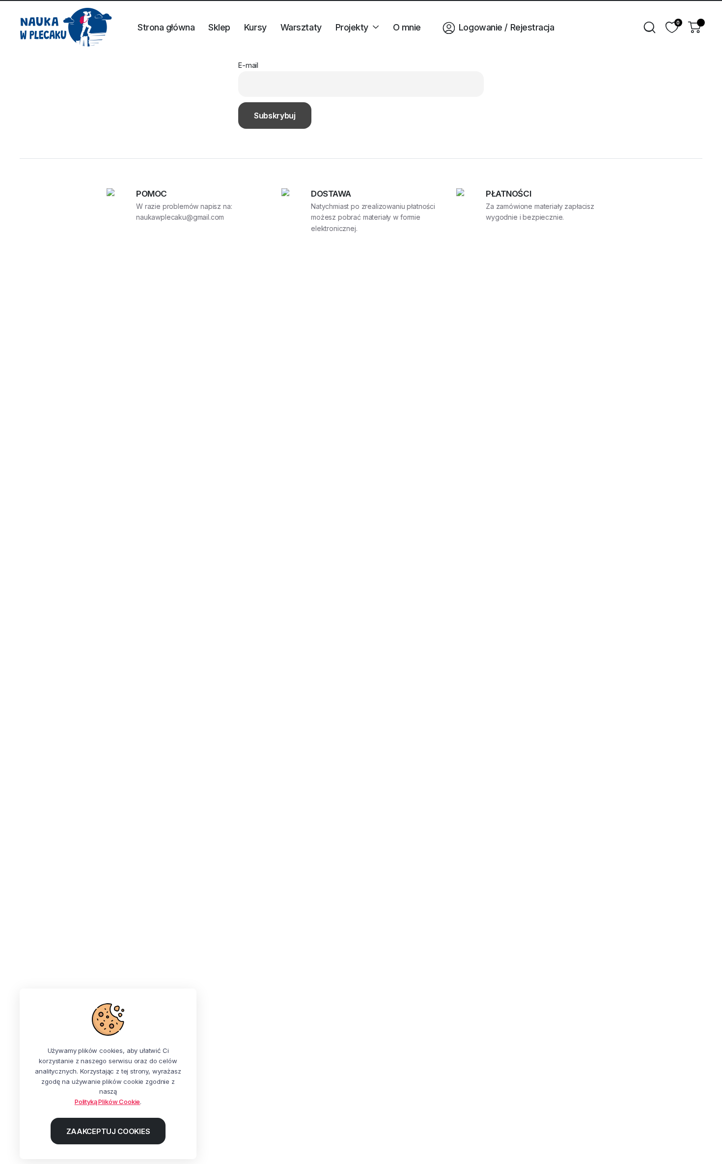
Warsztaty (301, 27)
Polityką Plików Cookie (107, 1102)
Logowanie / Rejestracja (507, 27)
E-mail (248, 65)
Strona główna (166, 27)
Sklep (219, 27)
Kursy (255, 27)
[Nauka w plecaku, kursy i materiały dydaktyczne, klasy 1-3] (66, 27)
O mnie (407, 27)
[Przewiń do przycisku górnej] (700, 1142)
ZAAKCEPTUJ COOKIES (108, 1131)
